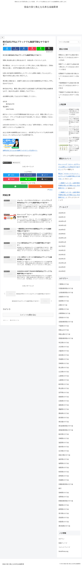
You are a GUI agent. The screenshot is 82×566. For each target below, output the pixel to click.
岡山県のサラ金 (64, 388)
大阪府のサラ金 (64, 351)
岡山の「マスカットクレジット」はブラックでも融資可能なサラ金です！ (69, 176)
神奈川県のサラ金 (64, 455)
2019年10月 (62, 225)
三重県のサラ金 (64, 284)
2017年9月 (62, 246)
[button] (49, 49)
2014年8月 (62, 271)
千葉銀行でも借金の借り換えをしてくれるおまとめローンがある (69, 94)
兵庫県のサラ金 (64, 309)
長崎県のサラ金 (64, 492)
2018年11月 (62, 242)
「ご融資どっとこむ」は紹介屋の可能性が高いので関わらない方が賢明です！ (69, 185)
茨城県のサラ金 (64, 480)
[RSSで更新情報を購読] (40, 186)
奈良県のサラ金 (64, 355)
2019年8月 (62, 234)
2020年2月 (62, 213)
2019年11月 (62, 221)
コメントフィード (64, 547)
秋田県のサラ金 (64, 472)
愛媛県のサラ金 (64, 409)
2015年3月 (62, 254)
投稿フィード (63, 543)
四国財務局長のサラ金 (66, 338)
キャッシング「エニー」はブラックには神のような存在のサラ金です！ (69, 167)
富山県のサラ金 (64, 367)
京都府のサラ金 (64, 296)
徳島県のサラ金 (64, 405)
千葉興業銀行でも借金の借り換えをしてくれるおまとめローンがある (69, 85)
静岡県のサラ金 (64, 509)
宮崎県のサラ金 (64, 363)
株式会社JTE (17, 162)
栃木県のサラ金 (64, 434)
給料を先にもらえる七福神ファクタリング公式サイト (20, 150)
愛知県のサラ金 (64, 413)
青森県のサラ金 (64, 505)
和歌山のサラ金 (64, 330)
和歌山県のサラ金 (64, 334)
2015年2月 (62, 259)
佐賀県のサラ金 (64, 301)
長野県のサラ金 (64, 497)
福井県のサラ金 (64, 459)
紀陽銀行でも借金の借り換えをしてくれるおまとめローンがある (69, 76)
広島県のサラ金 (64, 401)
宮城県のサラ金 (64, 359)
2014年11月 (62, 263)
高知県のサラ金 (64, 517)
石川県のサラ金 (64, 451)
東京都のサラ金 (8, 162)
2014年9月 (62, 267)
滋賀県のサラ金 (64, 442)
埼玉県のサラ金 (64, 342)
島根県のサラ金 (64, 397)
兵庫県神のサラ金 (64, 313)
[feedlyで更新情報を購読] (15, 186)
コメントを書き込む (28, 315)
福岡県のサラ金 (64, 463)
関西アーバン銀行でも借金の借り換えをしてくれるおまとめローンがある (69, 66)
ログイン (61, 539)
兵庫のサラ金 (63, 305)
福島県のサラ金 (64, 467)
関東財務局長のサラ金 (66, 501)
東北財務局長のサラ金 (66, 426)
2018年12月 (62, 238)
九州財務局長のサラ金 (66, 292)
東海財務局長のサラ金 (66, 430)
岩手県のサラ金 (64, 392)
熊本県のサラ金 (64, 446)
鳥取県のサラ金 (64, 521)
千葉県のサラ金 (64, 326)
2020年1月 (62, 217)
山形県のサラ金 (64, 376)
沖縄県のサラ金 (64, 438)
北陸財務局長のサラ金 (66, 322)
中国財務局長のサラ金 (66, 288)
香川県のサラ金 (64, 513)
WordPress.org (63, 551)
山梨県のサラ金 (64, 380)
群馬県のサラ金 (64, 476)
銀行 (60, 488)
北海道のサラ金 (64, 317)
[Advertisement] (41, 23)
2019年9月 (62, 229)
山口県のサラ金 (64, 371)
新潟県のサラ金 (64, 417)
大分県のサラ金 (64, 347)
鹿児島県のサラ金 (64, 526)
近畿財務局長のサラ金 (66, 484)
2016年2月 (62, 250)
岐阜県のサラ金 (64, 384)
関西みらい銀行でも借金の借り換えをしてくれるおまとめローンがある (69, 57)
